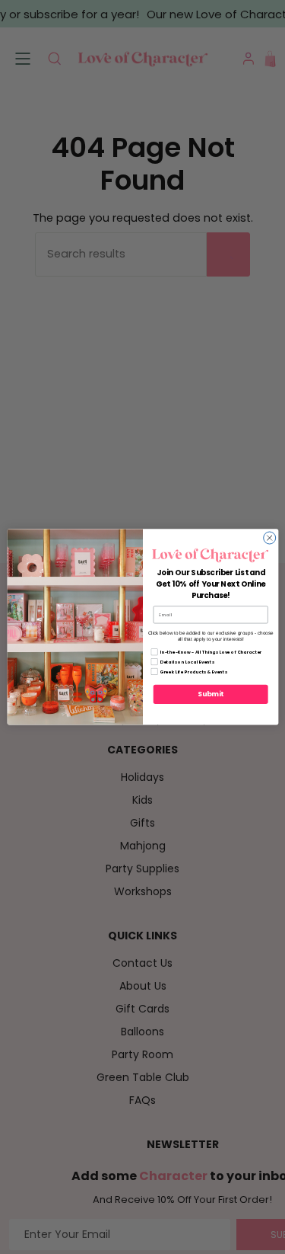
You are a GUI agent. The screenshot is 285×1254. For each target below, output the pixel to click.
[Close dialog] (269, 538)
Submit (210, 694)
